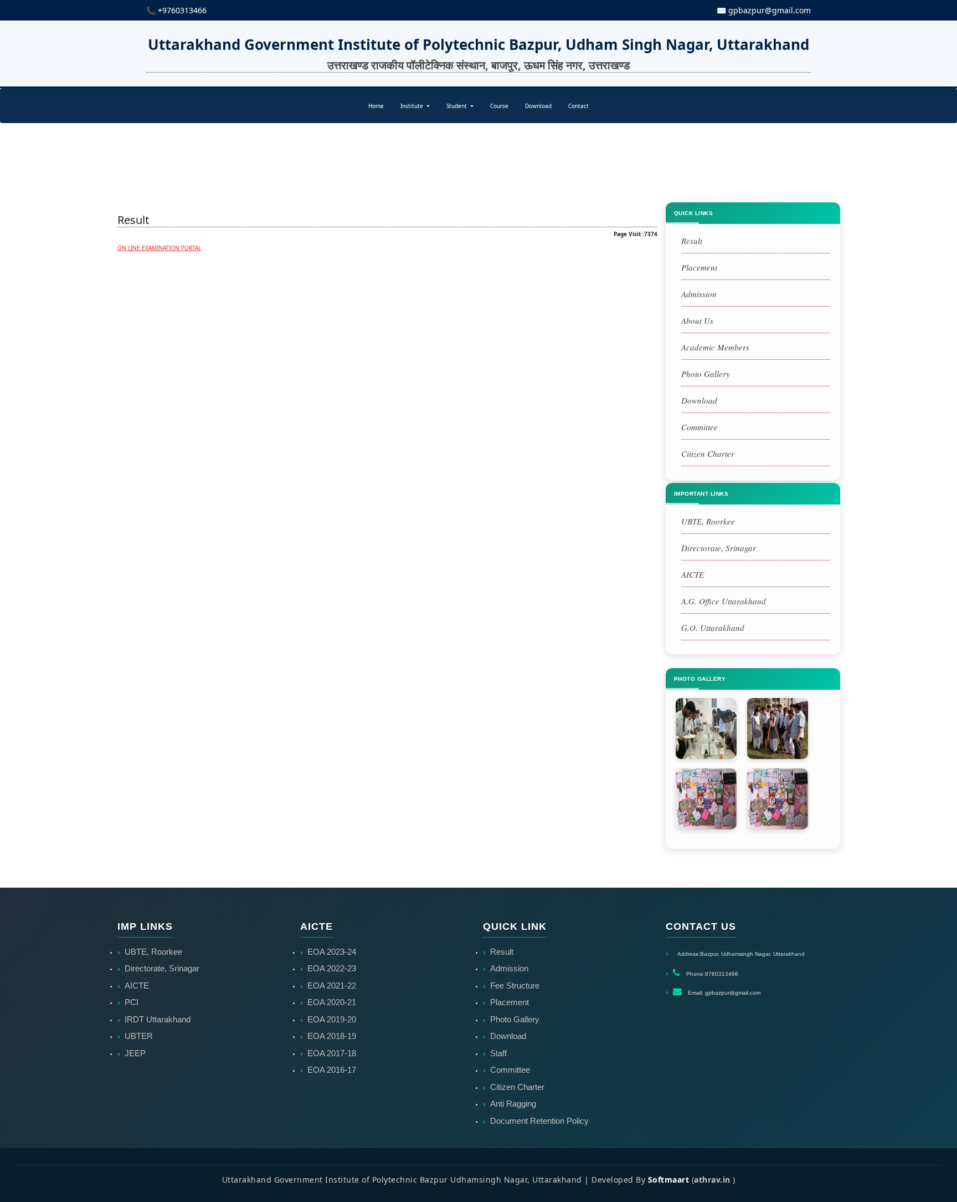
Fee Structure (514, 985)
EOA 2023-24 (331, 951)
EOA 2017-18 (331, 1053)
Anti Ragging (513, 1103)
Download (538, 106)
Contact (578, 106)
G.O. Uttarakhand (712, 627)
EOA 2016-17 (331, 1069)
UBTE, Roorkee (708, 521)
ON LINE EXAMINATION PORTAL (159, 248)
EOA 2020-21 (331, 1002)
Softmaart (669, 1179)
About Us (697, 320)
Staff (498, 1053)
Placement (699, 267)
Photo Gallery (705, 373)
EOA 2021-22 (331, 985)
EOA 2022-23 (331, 968)
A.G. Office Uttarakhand (723, 601)
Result (691, 240)
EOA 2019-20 (331, 1019)
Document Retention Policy (539, 1120)
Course (499, 106)
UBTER (139, 1036)
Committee (699, 426)
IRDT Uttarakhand (158, 1019)
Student (457, 106)
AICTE (692, 574)
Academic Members (715, 347)
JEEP (135, 1053)
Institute (412, 106)
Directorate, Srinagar (718, 547)
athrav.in (712, 1179)
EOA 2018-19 (331, 1036)
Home (376, 106)
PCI (131, 1002)
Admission (699, 293)
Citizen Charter (707, 453)
